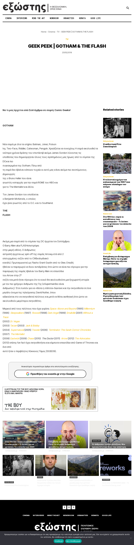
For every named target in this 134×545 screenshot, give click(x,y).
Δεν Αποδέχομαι (73, 541)
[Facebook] (64, 507)
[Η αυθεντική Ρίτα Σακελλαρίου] (117, 128)
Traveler (36, 330)
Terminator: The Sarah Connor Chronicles (70, 330)
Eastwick (14, 338)
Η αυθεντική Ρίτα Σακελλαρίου (112, 145)
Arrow (64, 338)
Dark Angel (53, 312)
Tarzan (13, 325)
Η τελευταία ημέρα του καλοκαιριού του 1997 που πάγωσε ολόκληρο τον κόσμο (116, 183)
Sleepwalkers (17, 312)
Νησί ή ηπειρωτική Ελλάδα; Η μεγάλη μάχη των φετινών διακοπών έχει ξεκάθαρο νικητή (117, 297)
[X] (73, 507)
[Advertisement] (67, 88)
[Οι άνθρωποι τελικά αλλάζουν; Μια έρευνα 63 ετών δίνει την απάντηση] (110, 434)
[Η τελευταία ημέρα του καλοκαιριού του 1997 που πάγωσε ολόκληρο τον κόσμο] (117, 163)
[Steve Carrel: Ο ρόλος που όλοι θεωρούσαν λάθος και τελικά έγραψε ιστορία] (50, 465)
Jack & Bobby (32, 325)
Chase (30, 338)
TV (58, 31)
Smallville (70, 312)
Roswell (36, 312)
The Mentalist (17, 334)
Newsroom (107, 214)
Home (43, 31)
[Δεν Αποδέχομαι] (130, 538)
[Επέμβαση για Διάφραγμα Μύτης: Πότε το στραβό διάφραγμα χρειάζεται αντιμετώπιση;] (117, 240)
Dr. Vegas (15, 321)
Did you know (108, 141)
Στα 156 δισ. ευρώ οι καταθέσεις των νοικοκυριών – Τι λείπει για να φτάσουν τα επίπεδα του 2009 (117, 222)
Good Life (107, 253)
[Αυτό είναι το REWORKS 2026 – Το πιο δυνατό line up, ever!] (116, 465)
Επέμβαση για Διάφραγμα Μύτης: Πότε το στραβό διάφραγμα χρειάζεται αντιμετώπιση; (116, 260)
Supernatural (17, 330)
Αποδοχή (59, 541)
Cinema (51, 31)
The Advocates (82, 338)
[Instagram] (69, 507)
